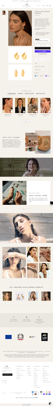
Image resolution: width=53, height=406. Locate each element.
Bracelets (40, 93)
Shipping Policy (46, 375)
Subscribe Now (7, 374)
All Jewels (29, 375)
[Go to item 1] (3, 13)
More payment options (42, 53)
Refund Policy (45, 373)
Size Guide (45, 371)
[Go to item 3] (3, 20)
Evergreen (36, 385)
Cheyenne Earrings (32, 114)
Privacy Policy (45, 378)
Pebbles (35, 373)
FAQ (43, 368)
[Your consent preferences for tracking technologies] (51, 404)
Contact (44, 370)
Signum (35, 382)
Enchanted (36, 375)
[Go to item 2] (3, 17)
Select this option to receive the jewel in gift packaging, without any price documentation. (43, 33)
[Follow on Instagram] (5, 382)
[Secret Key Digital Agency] (35, 397)
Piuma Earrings (20, 114)
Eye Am (35, 383)
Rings (20, 93)
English (38, 5)
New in (35, 368)
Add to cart (43, 45)
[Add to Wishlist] (11, 99)
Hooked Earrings (7, 114)
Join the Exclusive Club (43, 48)
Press (18, 371)
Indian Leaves (36, 370)
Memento (35, 378)
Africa (35, 380)
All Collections (37, 387)
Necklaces (29, 93)
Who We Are (19, 368)
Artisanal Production (21, 370)
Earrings (12, 93)
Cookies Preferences (47, 382)
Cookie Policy (45, 380)
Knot (35, 371)
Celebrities (19, 373)
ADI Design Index (20, 375)
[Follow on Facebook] (3, 382)
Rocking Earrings (45, 114)
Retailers (18, 378)
